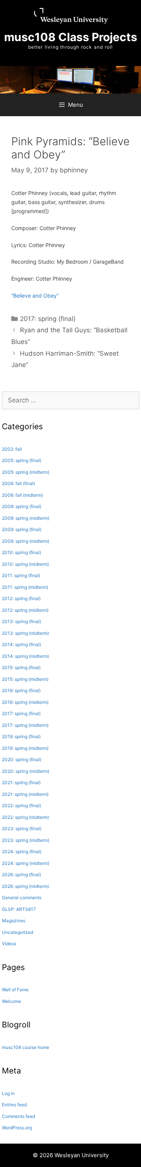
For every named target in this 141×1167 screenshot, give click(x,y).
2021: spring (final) (21, 782)
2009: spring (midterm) (25, 541)
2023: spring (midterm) (25, 840)
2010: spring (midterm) (25, 564)
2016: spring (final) (21, 690)
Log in (8, 1093)
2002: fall (12, 449)
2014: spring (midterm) (25, 656)
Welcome (11, 1001)
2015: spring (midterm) (25, 679)
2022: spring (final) (21, 805)
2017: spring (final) (48, 318)
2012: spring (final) (21, 598)
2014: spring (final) (21, 644)
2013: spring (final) (21, 621)
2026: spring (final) (21, 874)
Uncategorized (17, 932)
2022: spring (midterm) (25, 817)
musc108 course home (25, 1047)
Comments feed (18, 1116)
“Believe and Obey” (35, 295)
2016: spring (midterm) (25, 702)
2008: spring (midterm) (25, 518)
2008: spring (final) (21, 506)
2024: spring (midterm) (25, 863)
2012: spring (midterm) (25, 610)
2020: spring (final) (21, 759)
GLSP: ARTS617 (19, 909)
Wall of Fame (15, 989)
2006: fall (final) (18, 483)
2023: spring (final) (21, 828)
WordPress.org (17, 1127)
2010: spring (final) (21, 552)
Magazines (13, 920)
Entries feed (14, 1104)
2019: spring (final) (21, 736)
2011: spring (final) (21, 575)
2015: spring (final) (21, 667)
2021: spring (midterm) (25, 794)
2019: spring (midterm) (25, 748)
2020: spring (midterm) (25, 771)
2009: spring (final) (21, 529)
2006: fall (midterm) (22, 495)
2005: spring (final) (21, 460)
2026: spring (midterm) (25, 886)
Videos (9, 943)
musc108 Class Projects (70, 37)
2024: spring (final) (21, 851)
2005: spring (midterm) (25, 472)
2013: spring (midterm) (25, 633)
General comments (21, 897)
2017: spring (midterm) (25, 725)
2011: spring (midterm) (25, 587)
